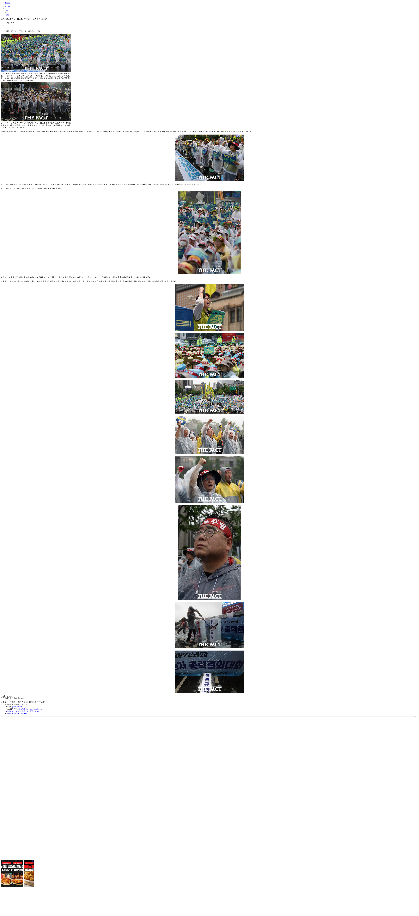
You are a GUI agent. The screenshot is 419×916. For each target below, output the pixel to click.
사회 (7, 15)
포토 (7, 11)
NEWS (7, 7)
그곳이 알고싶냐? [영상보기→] (18, 713)
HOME (7, 3)
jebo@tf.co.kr (17, 707)
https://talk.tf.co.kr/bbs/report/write (30, 709)
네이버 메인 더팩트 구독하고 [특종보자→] (22, 711)
